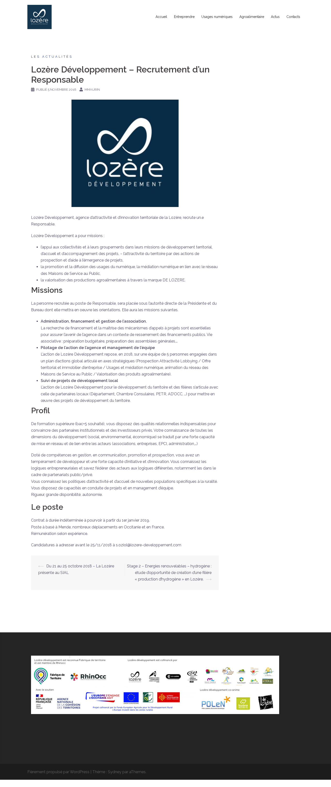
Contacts (293, 17)
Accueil (161, 17)
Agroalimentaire (251, 17)
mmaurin (92, 89)
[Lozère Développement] (39, 16)
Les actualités (52, 56)
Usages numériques (217, 17)
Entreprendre (184, 17)
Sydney (114, 772)
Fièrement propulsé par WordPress (58, 772)
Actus (275, 17)
